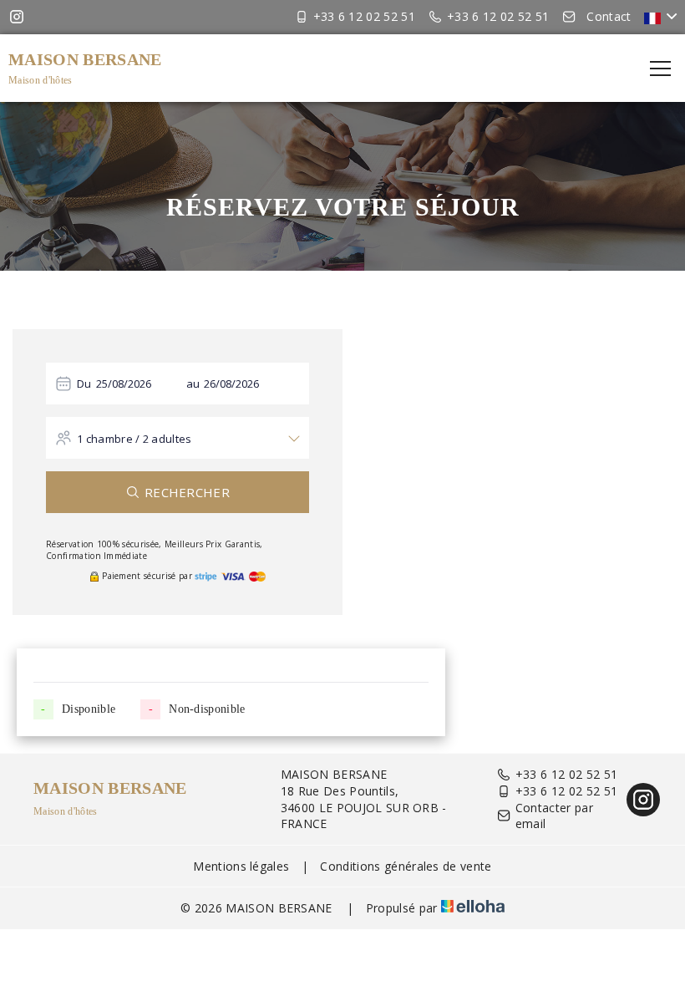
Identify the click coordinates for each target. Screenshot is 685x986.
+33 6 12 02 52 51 (566, 774)
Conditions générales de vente (405, 866)
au (193, 383)
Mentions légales (241, 866)
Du (84, 383)
